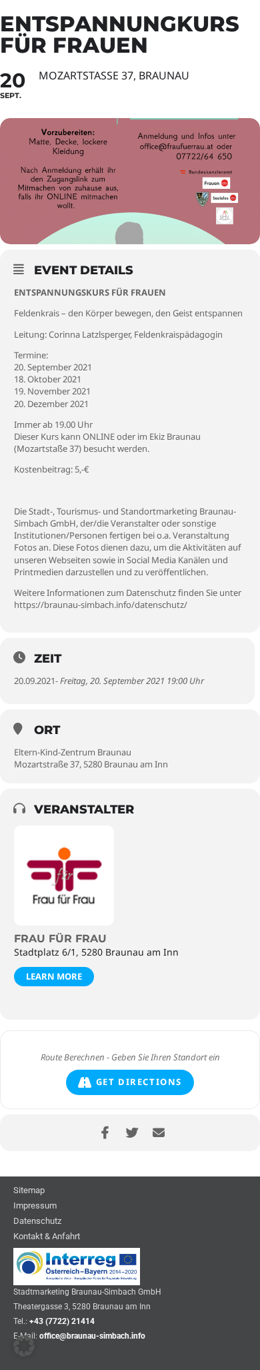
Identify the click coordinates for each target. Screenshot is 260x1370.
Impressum (35, 1206)
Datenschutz (37, 1221)
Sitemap (29, 1190)
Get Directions (139, 1082)
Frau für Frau (60, 938)
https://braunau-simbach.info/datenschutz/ (100, 605)
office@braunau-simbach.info (92, 1336)
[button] (24, 1346)
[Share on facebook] (105, 1132)
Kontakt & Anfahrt (46, 1237)
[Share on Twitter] (131, 1132)
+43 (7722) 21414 (62, 1321)
